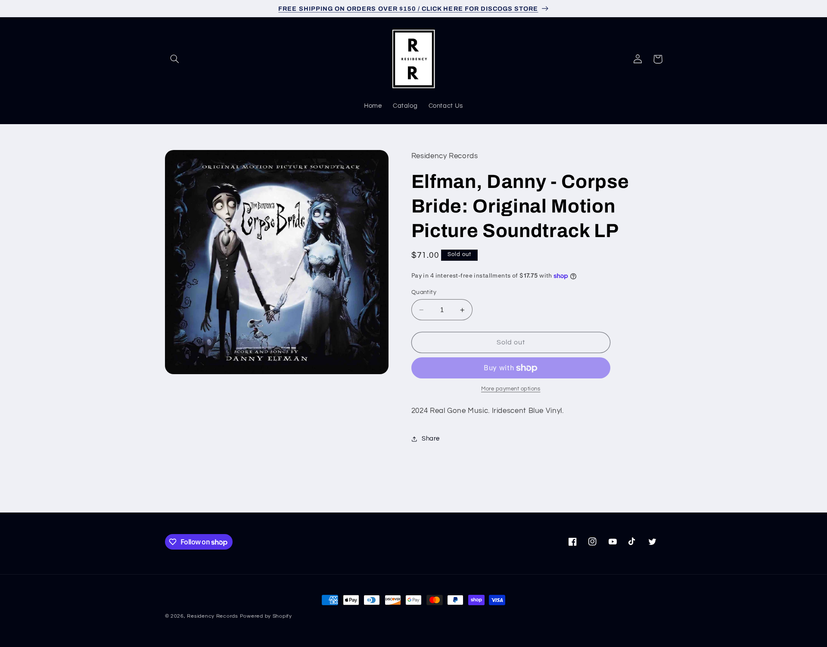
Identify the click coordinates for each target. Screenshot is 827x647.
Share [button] (431, 438)
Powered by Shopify (266, 616)
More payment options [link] (511, 389)
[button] (175, 59)
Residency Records (212, 616)
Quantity (423, 292)
